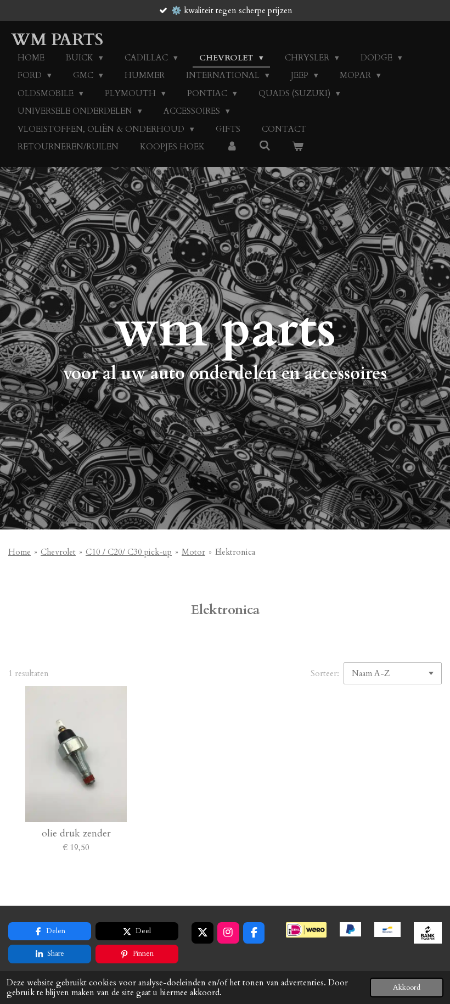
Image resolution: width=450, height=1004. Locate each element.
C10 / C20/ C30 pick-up (129, 551)
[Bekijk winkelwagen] (297, 147)
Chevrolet (58, 551)
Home (19, 551)
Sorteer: (325, 673)
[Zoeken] (264, 146)
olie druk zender (76, 833)
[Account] (232, 147)
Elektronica (235, 551)
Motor (193, 551)
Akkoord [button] (406, 987)
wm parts (57, 40)
